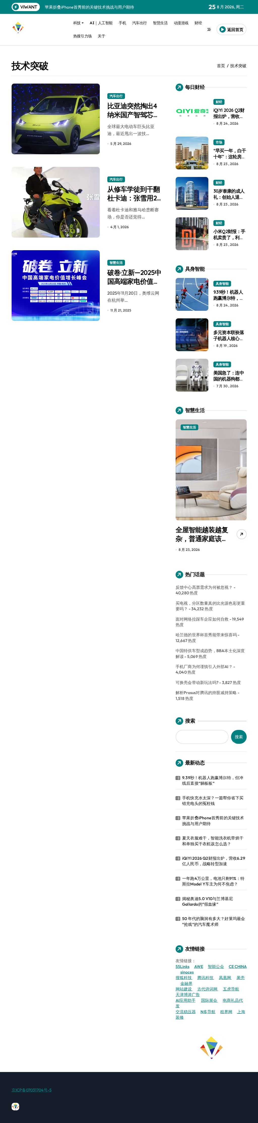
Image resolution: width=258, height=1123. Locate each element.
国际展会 (209, 1000)
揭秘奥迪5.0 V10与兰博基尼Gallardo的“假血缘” (207, 901)
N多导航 (208, 1011)
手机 (122, 22)
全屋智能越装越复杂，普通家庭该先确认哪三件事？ (202, 538)
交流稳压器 (186, 1011)
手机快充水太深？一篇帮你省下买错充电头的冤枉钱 (212, 800)
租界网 (226, 1011)
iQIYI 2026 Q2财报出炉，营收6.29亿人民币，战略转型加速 (229, 119)
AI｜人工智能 (101, 22)
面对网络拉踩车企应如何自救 (202, 619)
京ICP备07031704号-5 (32, 1089)
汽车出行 (139, 22)
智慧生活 (160, 22)
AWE (198, 966)
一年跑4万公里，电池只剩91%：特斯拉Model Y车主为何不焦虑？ (213, 881)
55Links (182, 966)
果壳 (241, 977)
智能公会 (216, 966)
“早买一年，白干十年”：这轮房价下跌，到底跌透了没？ (229, 159)
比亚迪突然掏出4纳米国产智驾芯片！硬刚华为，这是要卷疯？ (133, 119)
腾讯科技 (205, 977)
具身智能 (222, 284)
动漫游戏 (181, 22)
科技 (77, 22)
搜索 (190, 721)
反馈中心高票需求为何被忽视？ (204, 587)
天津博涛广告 (188, 994)
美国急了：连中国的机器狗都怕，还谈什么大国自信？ (228, 381)
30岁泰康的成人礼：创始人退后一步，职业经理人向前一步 (229, 200)
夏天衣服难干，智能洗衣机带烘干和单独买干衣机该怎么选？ (212, 840)
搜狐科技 (184, 977)
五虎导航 (231, 988)
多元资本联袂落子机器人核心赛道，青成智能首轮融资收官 (228, 341)
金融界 (186, 983)
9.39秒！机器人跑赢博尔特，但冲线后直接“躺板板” (229, 301)
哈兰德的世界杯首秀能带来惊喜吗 (206, 634)
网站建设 (184, 988)
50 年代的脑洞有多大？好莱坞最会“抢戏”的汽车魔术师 (213, 921)
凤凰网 (225, 977)
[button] (242, 487)
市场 (219, 142)
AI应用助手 (186, 1000)
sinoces (187, 972)
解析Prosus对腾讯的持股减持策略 (206, 692)
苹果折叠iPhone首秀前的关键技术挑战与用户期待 (213, 820)
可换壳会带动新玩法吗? (197, 682)
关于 (101, 36)
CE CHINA (238, 966)
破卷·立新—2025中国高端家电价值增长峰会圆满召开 (134, 281)
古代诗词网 (207, 988)
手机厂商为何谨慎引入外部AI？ (204, 666)
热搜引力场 (82, 36)
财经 (198, 22)
